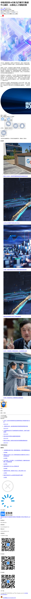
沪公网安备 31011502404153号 (9, 597)
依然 (4, 8)
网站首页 (2, 516)
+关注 (2, 400)
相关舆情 (3, 9)
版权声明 (6, 516)
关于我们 (22, 516)
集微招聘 (10, 516)
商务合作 (26, 516)
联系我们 (14, 516)
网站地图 (18, 516)
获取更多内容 (4, 445)
